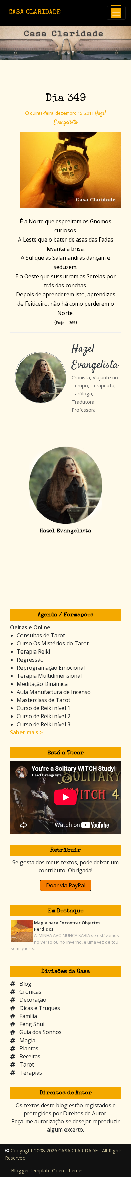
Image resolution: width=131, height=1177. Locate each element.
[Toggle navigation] (116, 13)
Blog (25, 983)
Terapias (30, 1072)
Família (28, 1016)
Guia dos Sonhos (40, 1032)
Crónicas (30, 991)
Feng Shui (31, 1024)
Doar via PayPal (65, 885)
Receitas (29, 1056)
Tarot (26, 1064)
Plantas (28, 1048)
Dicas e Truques (39, 1008)
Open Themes (68, 1170)
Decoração (32, 1000)
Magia (27, 1040)
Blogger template (31, 1170)
